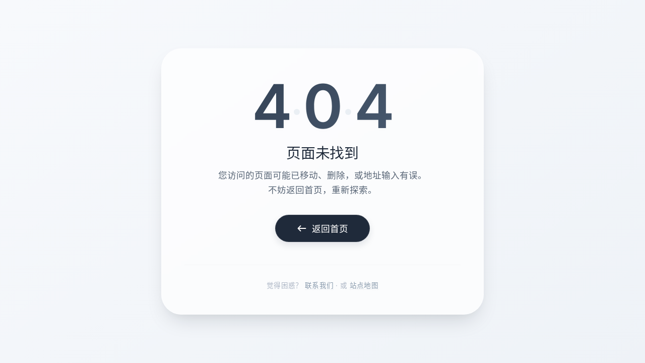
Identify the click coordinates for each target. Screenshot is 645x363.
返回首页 (330, 228)
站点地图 (364, 285)
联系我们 (319, 285)
